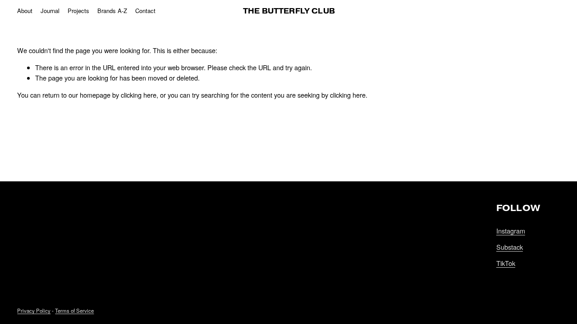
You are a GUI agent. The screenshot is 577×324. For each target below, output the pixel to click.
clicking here (138, 94)
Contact (145, 10)
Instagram (510, 230)
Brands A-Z (112, 10)
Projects (78, 10)
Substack (509, 247)
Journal (50, 10)
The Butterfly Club (289, 11)
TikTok (505, 263)
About (24, 10)
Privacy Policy (33, 310)
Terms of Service (74, 310)
